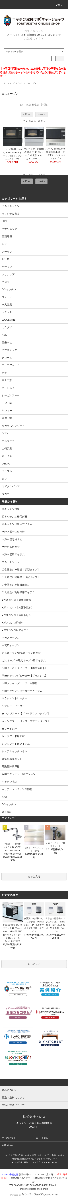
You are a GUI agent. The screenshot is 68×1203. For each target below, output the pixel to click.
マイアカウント (9, 1138)
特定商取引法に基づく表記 (23, 1159)
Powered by (15, 1195)
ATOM (54, 1162)
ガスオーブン (30, 83)
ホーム (6, 83)
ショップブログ (37, 1162)
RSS (48, 1162)
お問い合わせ (8, 1145)
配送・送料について (40, 1155)
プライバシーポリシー (46, 1159)
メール (11, 34)
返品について (57, 1155)
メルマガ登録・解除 (19, 1162)
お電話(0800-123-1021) (39, 34)
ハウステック (17, 83)
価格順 (35, 104)
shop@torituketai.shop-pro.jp (34, 1189)
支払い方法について (21, 1155)
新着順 (44, 104)
